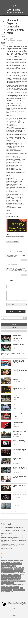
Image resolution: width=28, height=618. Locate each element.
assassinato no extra (20, 581)
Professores (15, 236)
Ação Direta (16, 564)
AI (15, 565)
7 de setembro (9, 562)
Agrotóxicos (11, 565)
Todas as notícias (14, 511)
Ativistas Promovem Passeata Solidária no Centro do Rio (19, 405)
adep (21, 564)
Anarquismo (14, 570)
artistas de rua (5, 581)
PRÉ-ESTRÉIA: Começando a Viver (19, 345)
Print (4, 36)
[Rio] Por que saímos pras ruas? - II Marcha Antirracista (19, 441)
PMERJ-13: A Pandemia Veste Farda (19, 486)
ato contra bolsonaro (6, 586)
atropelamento (5, 588)
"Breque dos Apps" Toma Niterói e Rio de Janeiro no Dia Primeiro (19, 415)
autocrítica (22, 589)
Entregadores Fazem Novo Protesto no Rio (19, 396)
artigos (14, 327)
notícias (16, 324)
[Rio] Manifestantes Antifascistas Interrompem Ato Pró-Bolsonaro (19, 460)
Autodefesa (4, 591)
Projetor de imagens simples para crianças (19, 477)
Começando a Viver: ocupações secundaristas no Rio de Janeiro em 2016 (19, 337)
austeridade (15, 589)
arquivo (14, 331)
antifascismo (22, 572)
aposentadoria (11, 576)
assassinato (12, 581)
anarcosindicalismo (6, 570)
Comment (9, 290)
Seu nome (8, 283)
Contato (14, 615)
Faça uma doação (14, 610)
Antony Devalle (16, 574)
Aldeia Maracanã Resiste (7, 567)
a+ (4, 39)
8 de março (15, 562)
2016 (22, 560)
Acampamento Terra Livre (7, 564)
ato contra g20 (15, 586)
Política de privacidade (14, 613)
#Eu (7, 147)
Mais (2, 593)
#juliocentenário (5, 560)
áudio (21, 588)
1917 (16, 560)
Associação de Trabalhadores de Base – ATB (11, 584)
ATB (22, 584)
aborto (20, 562)
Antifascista (4, 574)
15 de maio (12, 560)
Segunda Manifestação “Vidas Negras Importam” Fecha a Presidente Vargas (19, 433)
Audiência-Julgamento (14, 588)
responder (24, 259)
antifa (16, 572)
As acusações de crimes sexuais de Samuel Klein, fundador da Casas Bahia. (18, 361)
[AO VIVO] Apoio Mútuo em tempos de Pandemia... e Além (19, 423)
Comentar (9, 241)
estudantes (21, 236)
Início (14, 608)
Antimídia (10, 574)
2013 (19, 560)
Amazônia (4, 569)
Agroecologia (4, 565)
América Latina (10, 569)
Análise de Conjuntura (19, 569)
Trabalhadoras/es (18, 40)
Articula (19, 577)
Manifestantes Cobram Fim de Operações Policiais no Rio (19, 450)
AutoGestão (10, 591)
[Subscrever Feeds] (14, 553)
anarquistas (20, 570)
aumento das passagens (7, 589)
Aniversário (4, 572)
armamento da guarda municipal (9, 577)
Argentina (18, 576)
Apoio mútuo (4, 576)
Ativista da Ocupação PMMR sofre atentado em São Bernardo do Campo (12, 354)
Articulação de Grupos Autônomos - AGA (10, 579)
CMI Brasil (14, 10)
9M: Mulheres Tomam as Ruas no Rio (19, 495)
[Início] (14, 6)
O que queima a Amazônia (18, 503)
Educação (12, 40)
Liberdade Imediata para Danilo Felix (18, 378)
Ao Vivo (22, 574)
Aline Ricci (22, 567)
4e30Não (3, 562)
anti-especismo (11, 572)
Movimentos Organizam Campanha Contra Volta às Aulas (19, 388)
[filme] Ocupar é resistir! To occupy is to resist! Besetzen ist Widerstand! (20, 370)
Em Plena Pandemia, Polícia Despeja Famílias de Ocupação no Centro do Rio (20, 469)
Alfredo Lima (16, 567)
